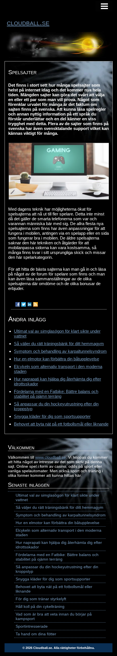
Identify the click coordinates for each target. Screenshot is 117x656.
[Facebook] (17, 304)
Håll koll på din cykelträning (40, 606)
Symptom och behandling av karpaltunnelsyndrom (60, 351)
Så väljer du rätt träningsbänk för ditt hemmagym (59, 343)
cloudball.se (28, 22)
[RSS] (35, 304)
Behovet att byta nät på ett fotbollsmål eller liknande (61, 424)
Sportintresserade (32, 626)
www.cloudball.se (50, 457)
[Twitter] (23, 304)
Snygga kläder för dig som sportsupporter (52, 416)
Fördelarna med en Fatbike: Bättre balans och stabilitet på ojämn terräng (56, 394)
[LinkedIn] (29, 304)
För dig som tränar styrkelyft (41, 599)
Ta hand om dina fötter (36, 634)
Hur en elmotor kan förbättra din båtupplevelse (56, 358)
